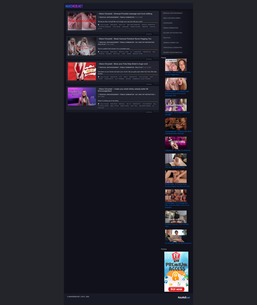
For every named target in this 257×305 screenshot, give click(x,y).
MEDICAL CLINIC (124, 52)
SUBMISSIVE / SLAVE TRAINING (142, 79)
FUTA (120, 77)
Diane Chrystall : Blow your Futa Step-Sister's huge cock (123, 63)
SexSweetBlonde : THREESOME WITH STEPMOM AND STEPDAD (178, 132)
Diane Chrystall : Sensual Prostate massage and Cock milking (125, 13)
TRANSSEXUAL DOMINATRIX (172, 47)
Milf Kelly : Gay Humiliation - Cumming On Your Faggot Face (177, 73)
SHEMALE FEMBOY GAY (171, 43)
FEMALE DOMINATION (127, 17)
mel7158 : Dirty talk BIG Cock (175, 167)
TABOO (125, 77)
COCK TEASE (116, 26)
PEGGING (109, 53)
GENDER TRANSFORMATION (172, 52)
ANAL (154, 52)
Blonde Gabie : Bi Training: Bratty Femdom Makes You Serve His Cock (177, 185)
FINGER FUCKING (135, 26)
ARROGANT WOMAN (145, 106)
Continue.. (149, 34)
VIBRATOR (145, 26)
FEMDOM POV (147, 52)
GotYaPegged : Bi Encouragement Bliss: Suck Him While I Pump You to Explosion (177, 205)
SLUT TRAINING (119, 79)
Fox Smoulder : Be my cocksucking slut (178, 243)
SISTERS (128, 79)
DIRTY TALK (116, 53)
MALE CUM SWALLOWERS (171, 18)
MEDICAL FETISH (138, 53)
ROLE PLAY (101, 44)
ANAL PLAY (122, 24)
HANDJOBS (125, 26)
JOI (131, 52)
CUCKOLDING (167, 23)
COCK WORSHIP (147, 104)
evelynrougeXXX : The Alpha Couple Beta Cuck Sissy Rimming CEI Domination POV (177, 93)
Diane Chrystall (104, 24)
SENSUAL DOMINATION (148, 24)
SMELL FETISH (114, 106)
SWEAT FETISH (124, 106)
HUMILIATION (137, 52)
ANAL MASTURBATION (133, 24)
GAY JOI (128, 104)
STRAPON (101, 53)
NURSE (129, 53)
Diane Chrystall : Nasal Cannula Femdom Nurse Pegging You (125, 38)
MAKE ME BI (113, 24)
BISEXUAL (122, 104)
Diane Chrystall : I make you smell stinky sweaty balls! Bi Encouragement (123, 90)
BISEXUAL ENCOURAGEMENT (109, 17)
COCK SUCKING (143, 77)
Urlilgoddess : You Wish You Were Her (177, 150)
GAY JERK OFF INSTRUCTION (144, 42)
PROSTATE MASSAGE (105, 26)
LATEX (123, 53)
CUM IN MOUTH (108, 79)
